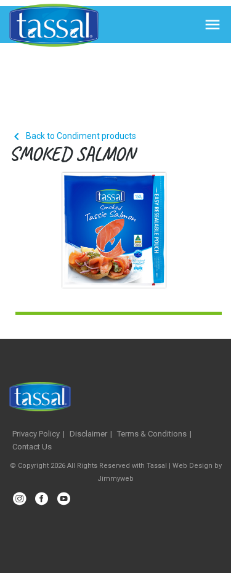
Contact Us (32, 446)
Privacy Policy (36, 433)
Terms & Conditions (152, 433)
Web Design (192, 466)
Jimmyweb (115, 479)
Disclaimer (88, 433)
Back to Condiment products (72, 136)
